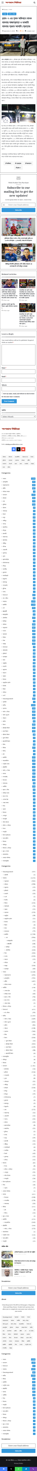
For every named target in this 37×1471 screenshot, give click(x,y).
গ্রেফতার (17, 460)
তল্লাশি (4, 666)
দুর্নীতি (28, 460)
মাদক (21, 463)
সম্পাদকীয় (5, 777)
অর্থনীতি (4, 786)
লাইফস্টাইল (5, 854)
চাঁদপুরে (4, 530)
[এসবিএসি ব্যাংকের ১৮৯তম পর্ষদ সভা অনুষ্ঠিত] (7, 1254)
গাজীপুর (4, 520)
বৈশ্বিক (4, 621)
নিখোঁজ (4, 686)
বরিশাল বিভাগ (6, 734)
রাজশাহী (4, 533)
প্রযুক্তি (5, 663)
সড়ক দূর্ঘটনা (5, 838)
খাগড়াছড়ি (5, 585)
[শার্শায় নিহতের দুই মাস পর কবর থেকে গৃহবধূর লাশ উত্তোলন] (7, 1263)
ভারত (16, 463)
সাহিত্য (4, 692)
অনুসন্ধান (5, 627)
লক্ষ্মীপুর (4, 543)
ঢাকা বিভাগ (5, 731)
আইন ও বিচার (6, 711)
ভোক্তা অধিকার (6, 857)
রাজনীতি (5, 605)
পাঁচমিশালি (5, 650)
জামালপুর (5, 582)
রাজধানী (5, 611)
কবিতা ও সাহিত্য (7, 825)
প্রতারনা (5, 634)
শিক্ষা (4, 640)
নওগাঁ (4, 695)
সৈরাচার (32, 463)
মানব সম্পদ (5, 796)
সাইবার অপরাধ (6, 491)
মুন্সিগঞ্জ (4, 588)
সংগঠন (4, 631)
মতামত (4, 773)
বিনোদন (4, 812)
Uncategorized (8, 698)
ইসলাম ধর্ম (5, 595)
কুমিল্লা (4, 460)
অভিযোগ (10, 457)
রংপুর (4, 517)
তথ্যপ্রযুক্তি (6, 861)
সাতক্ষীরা (5, 569)
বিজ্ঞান (4, 689)
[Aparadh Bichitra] (13, 2)
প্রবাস (4, 809)
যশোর (4, 592)
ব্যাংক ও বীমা (6, 790)
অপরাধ (10, 9)
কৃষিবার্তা (5, 653)
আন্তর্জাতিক (6, 760)
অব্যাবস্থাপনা (6, 485)
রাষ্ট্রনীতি (5, 767)
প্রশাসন (4, 708)
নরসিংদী (4, 702)
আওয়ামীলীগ (17, 457)
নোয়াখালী (5, 550)
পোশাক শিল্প (5, 799)
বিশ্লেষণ (5, 780)
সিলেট (4, 514)
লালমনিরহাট (5, 575)
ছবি (3, 754)
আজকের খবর (25, 457)
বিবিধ (4, 744)
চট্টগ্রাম (23, 460)
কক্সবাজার (5, 540)
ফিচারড (4, 841)
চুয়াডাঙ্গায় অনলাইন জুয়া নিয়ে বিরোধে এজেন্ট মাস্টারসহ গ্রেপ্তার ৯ (9, 306)
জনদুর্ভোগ (5, 614)
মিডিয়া (4, 747)
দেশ (4, 608)
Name (4, 368)
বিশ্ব (4, 806)
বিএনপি (10, 463)
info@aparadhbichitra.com (14, 444)
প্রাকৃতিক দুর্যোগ (6, 682)
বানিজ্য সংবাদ (6, 793)
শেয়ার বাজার (6, 802)
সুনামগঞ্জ (5, 553)
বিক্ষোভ (4, 679)
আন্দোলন (5, 669)
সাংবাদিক (26, 463)
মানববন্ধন (5, 647)
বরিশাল (4, 508)
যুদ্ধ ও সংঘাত (6, 851)
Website (4, 385)
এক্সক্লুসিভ (5, 482)
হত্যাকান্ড (5, 657)
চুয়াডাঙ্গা (4, 572)
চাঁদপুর (4, 566)
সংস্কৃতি (5, 831)
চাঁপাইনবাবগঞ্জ (6, 562)
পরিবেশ (4, 718)
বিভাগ (4, 724)
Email (4, 376)
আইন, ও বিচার (12, 14)
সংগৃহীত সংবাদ (6, 764)
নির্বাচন (4, 637)
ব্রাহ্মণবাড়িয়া (6, 559)
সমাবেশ (4, 673)
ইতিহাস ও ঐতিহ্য (7, 848)
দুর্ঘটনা (4, 721)
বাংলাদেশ (29, 163)
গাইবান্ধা (5, 511)
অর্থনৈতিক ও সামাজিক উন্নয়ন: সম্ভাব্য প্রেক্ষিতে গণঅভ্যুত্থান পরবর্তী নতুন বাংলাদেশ (23, 1272)
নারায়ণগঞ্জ (5, 537)
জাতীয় (4, 705)
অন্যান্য (4, 601)
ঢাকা (4, 501)
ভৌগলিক (5, 618)
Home (5, 9)
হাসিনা (9, 467)
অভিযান (9, 163)
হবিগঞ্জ (4, 546)
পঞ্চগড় (4, 524)
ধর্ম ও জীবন (5, 598)
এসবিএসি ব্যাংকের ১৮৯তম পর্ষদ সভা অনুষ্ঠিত (24, 1252)
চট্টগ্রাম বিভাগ (6, 728)
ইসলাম (32, 457)
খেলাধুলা (5, 815)
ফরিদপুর (4, 844)
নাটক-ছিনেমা (6, 822)
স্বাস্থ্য (4, 644)
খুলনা (4, 556)
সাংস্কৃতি (5, 819)
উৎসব (4, 828)
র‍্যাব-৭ (19, 168)
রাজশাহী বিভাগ (6, 741)
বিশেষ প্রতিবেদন (6, 835)
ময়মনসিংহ (5, 527)
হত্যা (4, 467)
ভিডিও (4, 751)
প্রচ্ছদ (4, 676)
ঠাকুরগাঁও (5, 579)
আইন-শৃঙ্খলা (6, 715)
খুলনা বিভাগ (6, 738)
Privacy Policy (18, 1463)
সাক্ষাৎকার (5, 783)
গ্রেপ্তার (18, 163)
